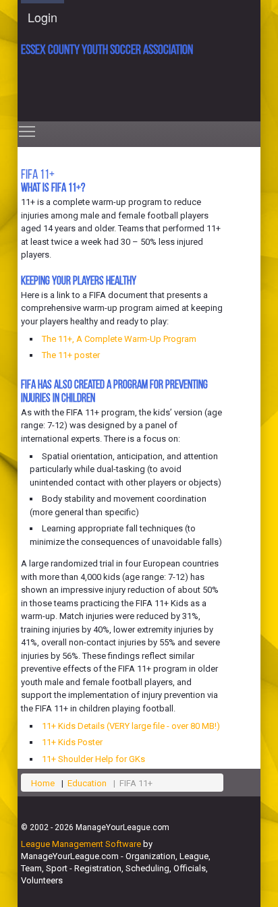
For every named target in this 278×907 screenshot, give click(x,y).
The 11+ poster (71, 355)
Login (42, 17)
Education (87, 783)
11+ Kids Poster (72, 742)
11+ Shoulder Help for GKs (93, 759)
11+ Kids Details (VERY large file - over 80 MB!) (131, 726)
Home (43, 783)
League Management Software (81, 844)
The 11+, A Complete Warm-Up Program (119, 339)
